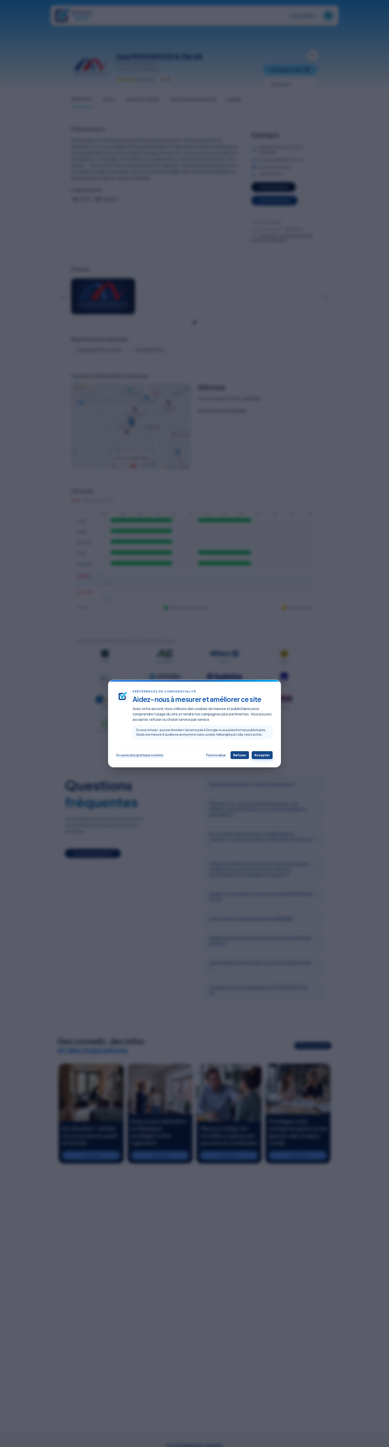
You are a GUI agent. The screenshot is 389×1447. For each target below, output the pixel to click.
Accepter (262, 755)
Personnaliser (216, 755)
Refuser (239, 755)
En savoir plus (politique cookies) (139, 755)
